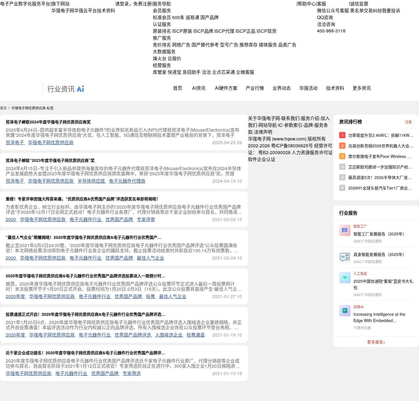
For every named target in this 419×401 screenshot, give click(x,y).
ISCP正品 (245, 31)
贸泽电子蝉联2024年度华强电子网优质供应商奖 (48, 122)
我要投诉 (391, 10)
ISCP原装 (182, 31)
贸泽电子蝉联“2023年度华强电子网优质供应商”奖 (50, 160)
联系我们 (290, 118)
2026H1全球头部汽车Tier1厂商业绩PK (382, 188)
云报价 (174, 58)
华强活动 (308, 88)
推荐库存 (248, 44)
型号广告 (229, 44)
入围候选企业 (169, 334)
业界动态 (281, 88)
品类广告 (287, 44)
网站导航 (268, 125)
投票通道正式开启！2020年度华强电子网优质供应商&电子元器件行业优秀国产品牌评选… (85, 314)
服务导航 (162, 3)
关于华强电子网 (264, 118)
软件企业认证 (261, 159)
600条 (178, 17)
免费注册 (142, 3)
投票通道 (195, 334)
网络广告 (181, 44)
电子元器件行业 (86, 219)
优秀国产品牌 (119, 219)
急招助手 (191, 72)
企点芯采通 (223, 72)
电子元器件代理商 (127, 181)
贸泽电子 (15, 142)
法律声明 (263, 132)
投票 (151, 296)
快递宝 (174, 72)
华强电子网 (62, 10)
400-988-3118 (331, 30)
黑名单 (357, 10)
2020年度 (16, 296)
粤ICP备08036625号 (292, 145)
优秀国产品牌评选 (133, 334)
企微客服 (245, 72)
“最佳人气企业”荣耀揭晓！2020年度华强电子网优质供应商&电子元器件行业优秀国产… (83, 237)
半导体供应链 (92, 181)
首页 (177, 88)
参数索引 (293, 125)
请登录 (122, 3)
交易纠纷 (373, 10)
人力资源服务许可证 (312, 152)
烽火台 (159, 58)
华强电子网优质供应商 (51, 142)
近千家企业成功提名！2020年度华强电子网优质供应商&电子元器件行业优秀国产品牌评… (85, 352)
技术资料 (106, 10)
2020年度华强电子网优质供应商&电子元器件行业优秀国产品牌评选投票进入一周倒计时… (85, 275)
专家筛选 (132, 373)
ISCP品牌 (203, 31)
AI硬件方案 (226, 88)
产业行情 (255, 88)
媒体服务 (268, 44)
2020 (11, 219)
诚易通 (192, 17)
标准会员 (162, 17)
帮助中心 (307, 3)
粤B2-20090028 (274, 152)
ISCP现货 (266, 31)
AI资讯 (199, 88)
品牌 (308, 125)
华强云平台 (85, 10)
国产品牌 (209, 17)
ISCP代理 (224, 31)
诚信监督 (359, 3)
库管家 (159, 72)
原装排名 (162, 31)
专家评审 (146, 219)
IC (280, 125)
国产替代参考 (205, 44)
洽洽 (206, 72)
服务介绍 (310, 118)
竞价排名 (162, 44)
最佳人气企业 (150, 258)
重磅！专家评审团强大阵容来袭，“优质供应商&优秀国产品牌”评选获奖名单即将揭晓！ (83, 198)
